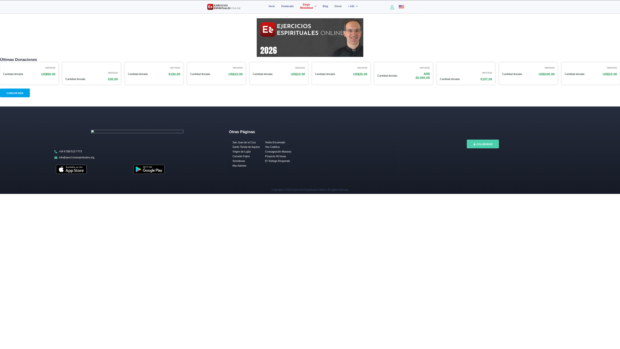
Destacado (287, 6)
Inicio (272, 6)
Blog (325, 6)
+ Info (351, 6)
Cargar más (14, 93)
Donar (338, 6)
